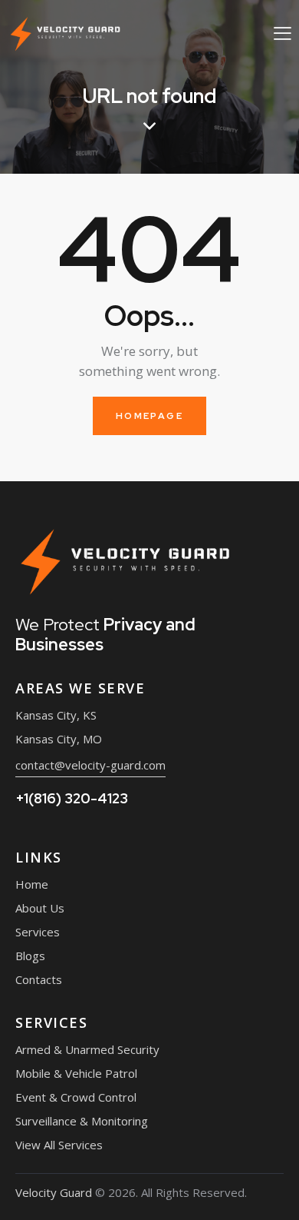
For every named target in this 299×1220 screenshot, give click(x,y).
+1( (71, 798)
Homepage (149, 416)
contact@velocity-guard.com (90, 765)
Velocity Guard (53, 1192)
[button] (282, 33)
